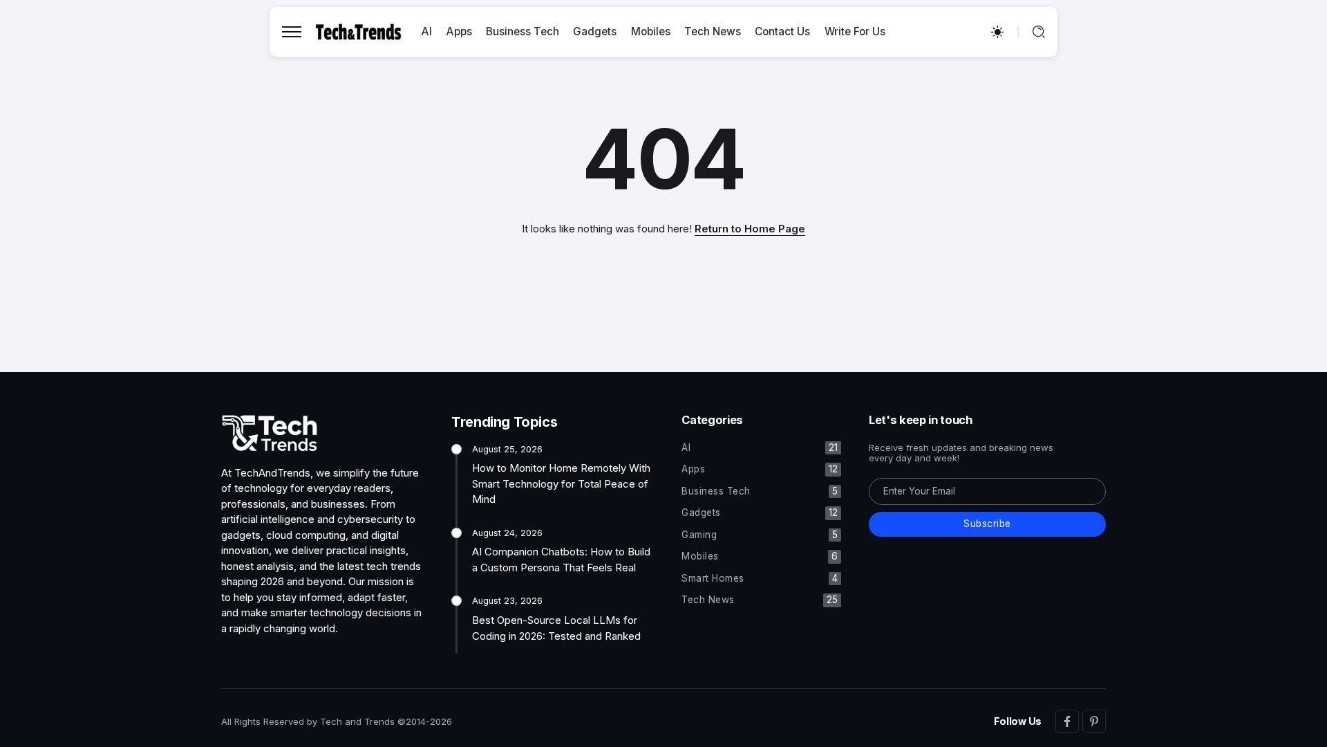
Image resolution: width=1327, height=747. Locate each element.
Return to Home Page (750, 228)
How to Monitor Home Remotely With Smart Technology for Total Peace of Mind (561, 483)
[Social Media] (1067, 721)
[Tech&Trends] (358, 30)
